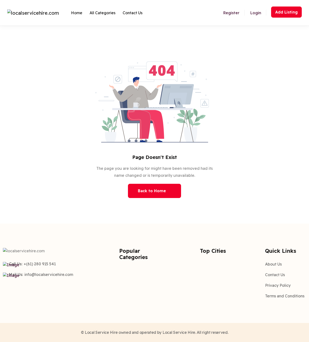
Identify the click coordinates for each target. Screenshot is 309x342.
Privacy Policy (278, 285)
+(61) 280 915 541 (40, 263)
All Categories (102, 13)
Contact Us (132, 13)
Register (231, 12)
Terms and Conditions (284, 296)
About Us (273, 264)
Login (255, 12)
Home (76, 13)
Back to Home (152, 190)
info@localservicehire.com (48, 274)
